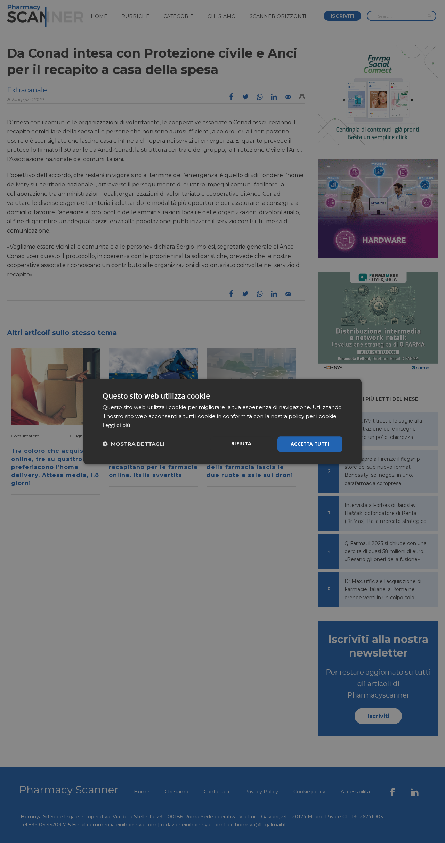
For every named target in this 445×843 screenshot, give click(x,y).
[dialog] (222, 421)
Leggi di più (116, 425)
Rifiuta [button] (241, 443)
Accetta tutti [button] (310, 444)
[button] (133, 444)
